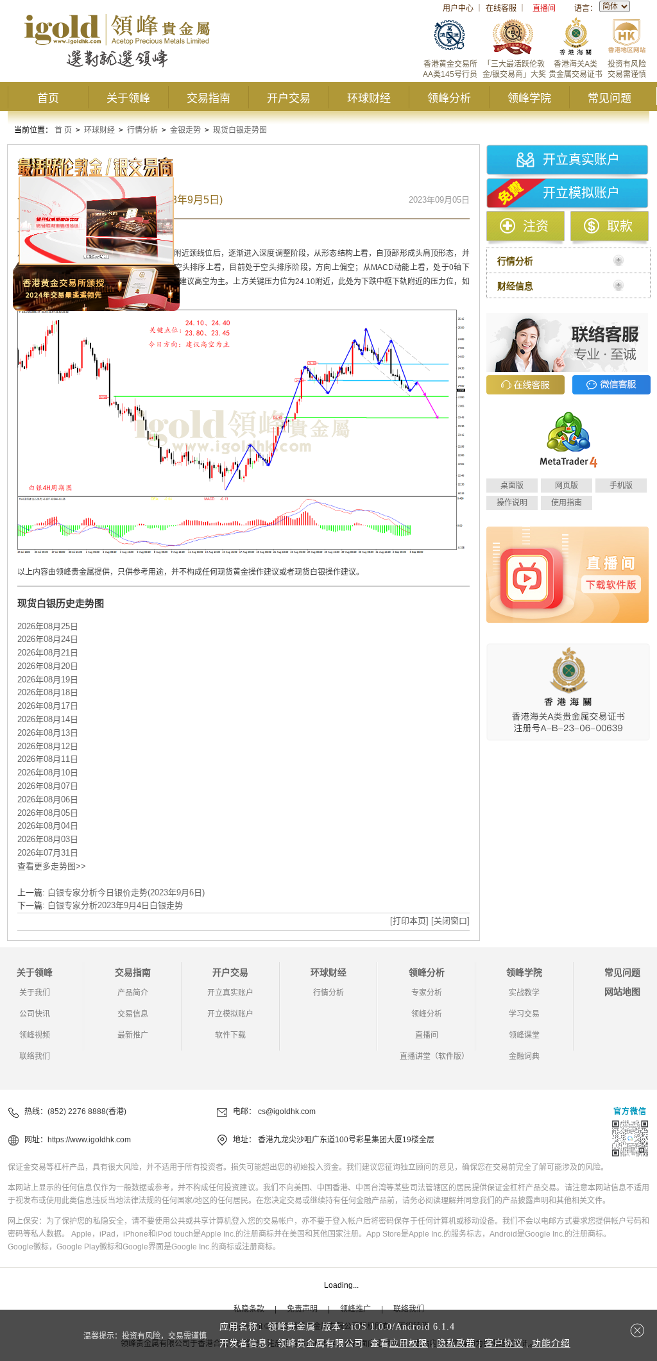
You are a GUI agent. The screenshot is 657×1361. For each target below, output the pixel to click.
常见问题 (609, 98)
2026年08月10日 (47, 772)
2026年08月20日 (47, 666)
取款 (620, 226)
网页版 (566, 485)
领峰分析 (449, 98)
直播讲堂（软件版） (434, 1056)
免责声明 (302, 1309)
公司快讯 (34, 1014)
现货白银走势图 (240, 130)
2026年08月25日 (47, 626)
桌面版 (512, 485)
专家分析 (426, 992)
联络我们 (34, 1056)
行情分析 (142, 130)
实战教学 (524, 992)
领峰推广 (355, 1309)
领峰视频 (34, 1035)
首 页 (63, 130)
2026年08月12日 (47, 746)
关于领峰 (128, 98)
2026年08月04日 (47, 826)
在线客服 (501, 8)
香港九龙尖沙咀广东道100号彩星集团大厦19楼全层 (346, 1139)
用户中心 (458, 8)
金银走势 (185, 130)
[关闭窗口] (450, 921)
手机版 (621, 485)
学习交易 (524, 1014)
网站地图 (622, 991)
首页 (48, 98)
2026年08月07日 (47, 786)
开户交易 (289, 98)
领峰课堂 (524, 1035)
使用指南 (566, 502)
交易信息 (132, 1014)
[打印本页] (409, 921)
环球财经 (369, 98)
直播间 (544, 8)
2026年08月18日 (47, 692)
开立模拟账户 (581, 193)
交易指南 (208, 98)
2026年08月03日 (47, 839)
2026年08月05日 (47, 813)
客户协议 (503, 1343)
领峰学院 (529, 98)
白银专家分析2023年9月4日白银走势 (115, 905)
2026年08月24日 (47, 639)
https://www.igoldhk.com (89, 1139)
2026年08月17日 (47, 706)
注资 (536, 226)
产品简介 (132, 992)
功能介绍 (551, 1343)
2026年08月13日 (47, 733)
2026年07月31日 (47, 853)
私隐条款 (249, 1309)
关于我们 (34, 992)
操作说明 (512, 502)
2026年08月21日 (47, 652)
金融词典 (524, 1056)
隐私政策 (456, 1343)
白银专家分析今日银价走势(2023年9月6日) (126, 892)
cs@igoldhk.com (287, 1111)
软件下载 (230, 1035)
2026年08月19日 (47, 679)
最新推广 (132, 1035)
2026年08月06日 (47, 799)
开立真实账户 (581, 160)
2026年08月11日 (47, 759)
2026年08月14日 (47, 719)
